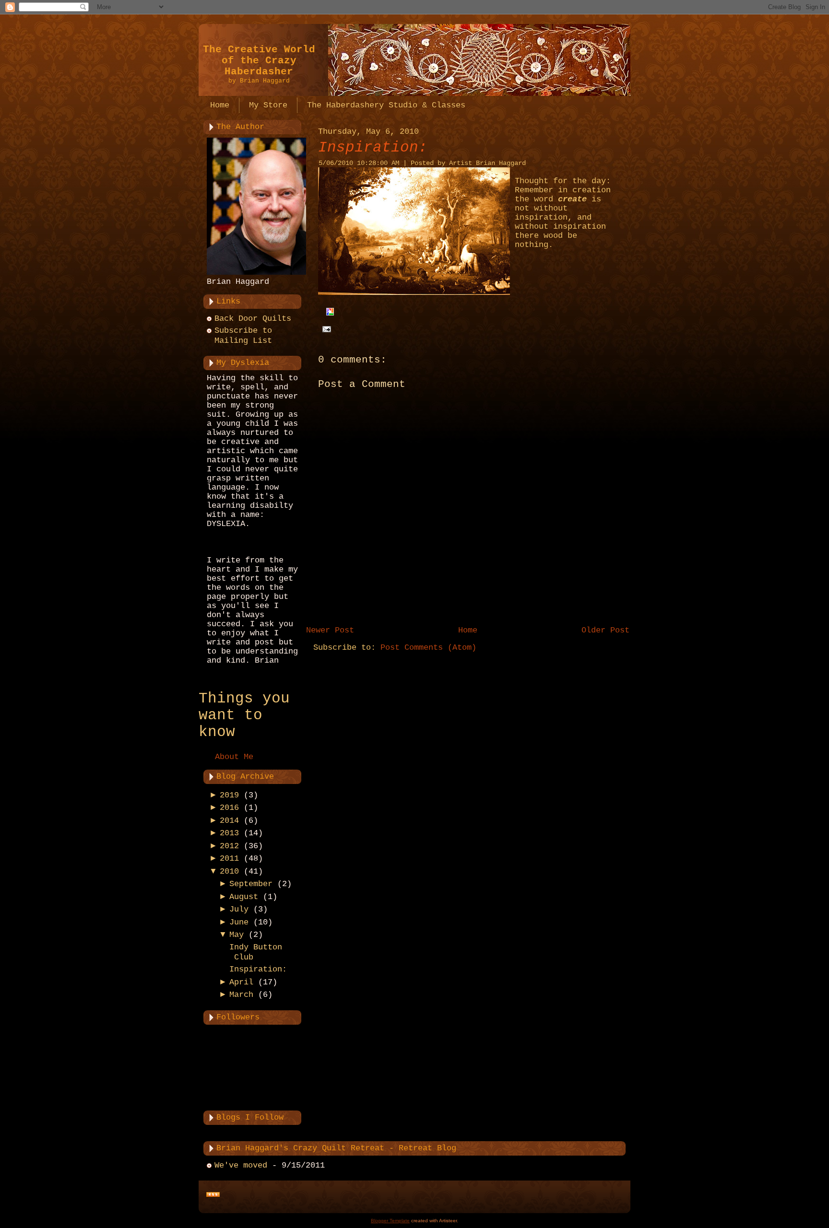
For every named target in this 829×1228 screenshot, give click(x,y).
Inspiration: (258, 969)
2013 (229, 833)
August (243, 896)
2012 (229, 846)
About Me (234, 756)
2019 (229, 795)
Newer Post (330, 630)
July (239, 909)
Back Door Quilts (252, 318)
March (241, 994)
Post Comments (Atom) (428, 647)
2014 (229, 820)
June (239, 922)
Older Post (605, 630)
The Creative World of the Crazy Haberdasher (259, 60)
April (241, 982)
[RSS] (213, 1195)
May (236, 934)
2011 (229, 858)
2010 (229, 871)
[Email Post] (324, 329)
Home (467, 630)
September (250, 884)
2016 (229, 807)
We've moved (240, 1165)
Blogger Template (390, 1220)
